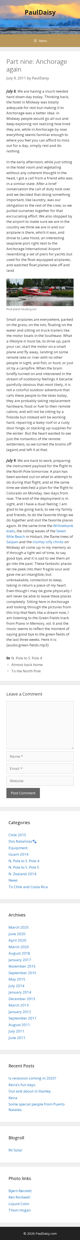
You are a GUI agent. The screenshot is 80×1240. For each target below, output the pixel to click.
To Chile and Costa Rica (28, 886)
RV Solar (15, 1150)
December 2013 (22, 998)
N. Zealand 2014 (22, 873)
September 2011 (22, 1018)
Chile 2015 (17, 834)
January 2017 (20, 959)
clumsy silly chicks (48, 541)
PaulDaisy (40, 12)
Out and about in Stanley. (30, 1091)
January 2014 (20, 992)
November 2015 (22, 966)
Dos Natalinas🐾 (23, 841)
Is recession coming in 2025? (32, 1078)
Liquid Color (19, 1203)
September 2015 (22, 972)
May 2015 (17, 979)
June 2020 (17, 933)
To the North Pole (26, 671)
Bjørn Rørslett (20, 1190)
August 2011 (19, 1024)
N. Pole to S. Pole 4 (26, 658)
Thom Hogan (20, 1210)
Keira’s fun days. (22, 1084)
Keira (13, 1097)
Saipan (12, 541)
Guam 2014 (18, 854)
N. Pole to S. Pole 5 (24, 867)
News (13, 880)
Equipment (18, 847)
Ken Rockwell (19, 1197)
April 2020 (17, 940)
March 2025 (19, 927)
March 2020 (19, 946)
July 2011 (16, 1031)
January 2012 (20, 1011)
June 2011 (17, 1037)
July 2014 (16, 985)
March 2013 (19, 1005)
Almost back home (27, 664)
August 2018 (19, 953)
